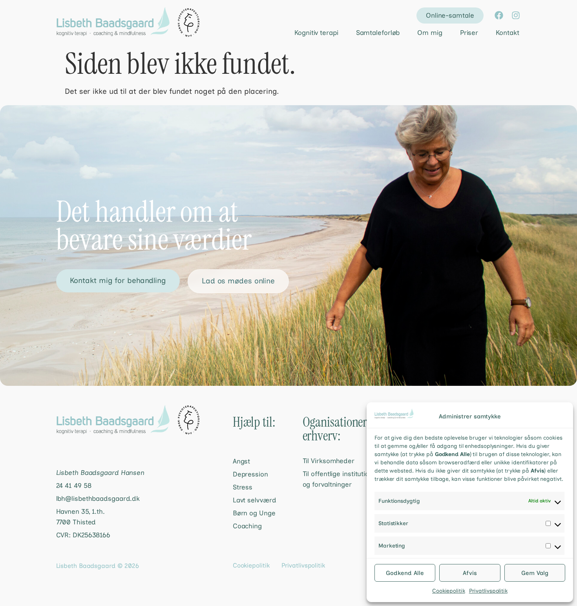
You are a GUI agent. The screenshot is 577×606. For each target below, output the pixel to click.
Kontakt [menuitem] (507, 33)
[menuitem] (309, 32)
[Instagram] (515, 15)
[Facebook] (498, 15)
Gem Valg (534, 573)
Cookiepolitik (448, 591)
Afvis (470, 573)
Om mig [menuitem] (429, 33)
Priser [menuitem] (469, 33)
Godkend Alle (405, 573)
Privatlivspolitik (488, 591)
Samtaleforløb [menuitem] (378, 33)
